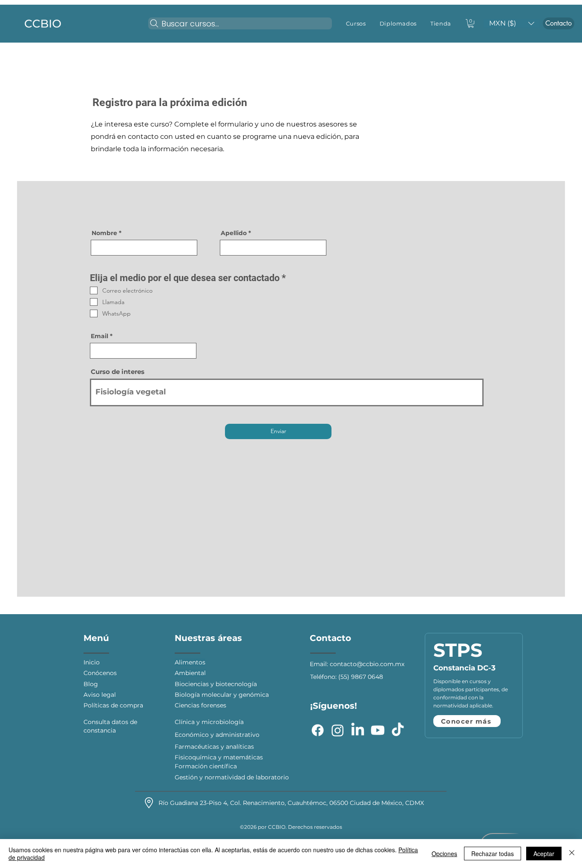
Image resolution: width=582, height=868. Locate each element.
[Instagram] (338, 730)
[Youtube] (378, 730)
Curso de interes (117, 371)
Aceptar (543, 853)
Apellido (234, 233)
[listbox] (512, 23)
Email (99, 336)
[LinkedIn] (358, 730)
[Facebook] (318, 730)
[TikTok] (398, 730)
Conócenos (101, 673)
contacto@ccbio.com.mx (367, 664)
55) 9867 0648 (361, 677)
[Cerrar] (572, 853)
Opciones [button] (444, 853)
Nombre (104, 233)
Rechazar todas (492, 853)
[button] (356, 23)
